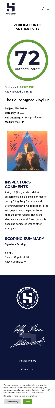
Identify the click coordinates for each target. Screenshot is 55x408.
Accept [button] (27, 402)
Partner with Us (27, 360)
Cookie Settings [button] (12, 402)
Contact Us (27, 369)
